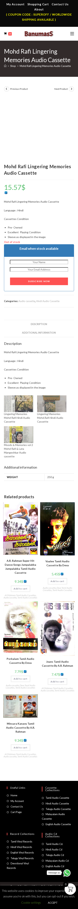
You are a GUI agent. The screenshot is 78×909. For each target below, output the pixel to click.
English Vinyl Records (22, 852)
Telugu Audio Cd (55, 855)
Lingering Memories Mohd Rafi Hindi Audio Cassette (17, 417)
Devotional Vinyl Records (18, 865)
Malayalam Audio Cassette (53, 816)
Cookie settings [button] (31, 902)
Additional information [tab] (39, 332)
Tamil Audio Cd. (54, 844)
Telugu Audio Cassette (58, 809)
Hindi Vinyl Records (21, 847)
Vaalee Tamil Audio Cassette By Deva (57, 563)
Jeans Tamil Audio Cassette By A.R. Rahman (57, 663)
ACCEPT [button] (53, 902)
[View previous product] (6, 89)
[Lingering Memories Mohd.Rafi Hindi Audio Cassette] (51, 403)
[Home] (5, 65)
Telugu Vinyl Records (22, 858)
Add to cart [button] (20, 588)
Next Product (61, 88)
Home (14, 795)
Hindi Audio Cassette (47, 301)
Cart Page (16, 812)
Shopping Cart (38, 4)
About (39, 9)
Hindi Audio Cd (54, 849)
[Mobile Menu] (72, 33)
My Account (15, 4)
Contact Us (60, 4)
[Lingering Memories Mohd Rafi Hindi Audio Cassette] (18, 403)
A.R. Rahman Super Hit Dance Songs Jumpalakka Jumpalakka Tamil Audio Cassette (20, 566)
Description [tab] (39, 324)
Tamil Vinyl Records (21, 841)
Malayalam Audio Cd (57, 860)
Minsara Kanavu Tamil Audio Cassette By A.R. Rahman (20, 727)
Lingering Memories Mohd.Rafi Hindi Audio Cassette (50, 417)
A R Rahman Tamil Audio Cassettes (20, 595)
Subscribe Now (39, 281)
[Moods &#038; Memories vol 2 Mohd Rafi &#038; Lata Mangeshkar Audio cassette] (18, 434)
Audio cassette (27, 301)
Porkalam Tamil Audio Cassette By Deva (20, 660)
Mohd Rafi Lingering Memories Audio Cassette (45, 65)
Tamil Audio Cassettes (27, 597)
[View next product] (71, 89)
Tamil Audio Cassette (57, 797)
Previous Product (19, 88)
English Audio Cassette (58, 824)
